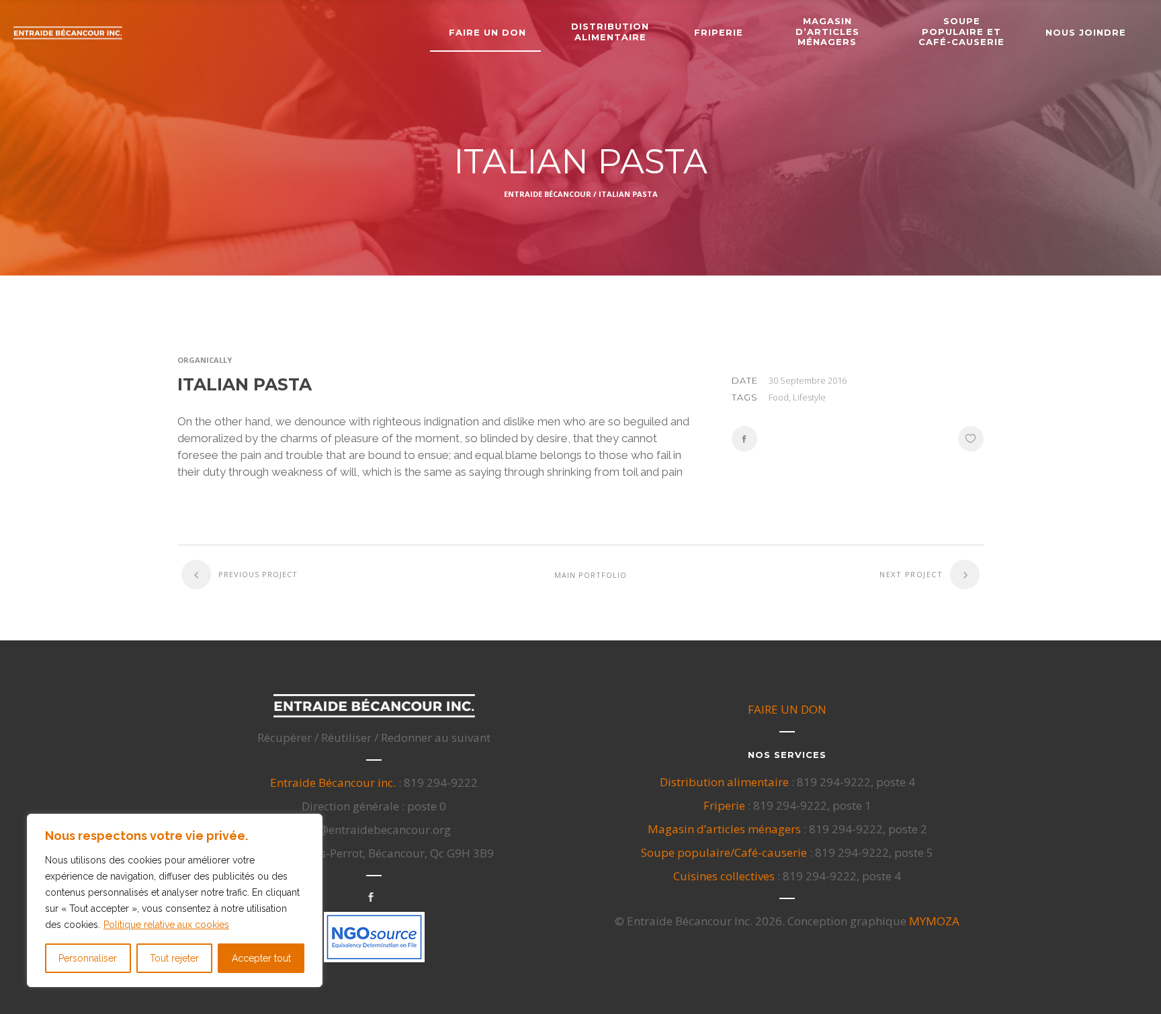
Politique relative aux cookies (166, 924)
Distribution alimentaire (724, 782)
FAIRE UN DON (787, 709)
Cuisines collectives (724, 876)
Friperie (724, 805)
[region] (174, 900)
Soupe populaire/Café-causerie (724, 852)
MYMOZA (934, 921)
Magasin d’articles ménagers (724, 829)
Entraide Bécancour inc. (333, 782)
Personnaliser (87, 958)
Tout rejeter (174, 958)
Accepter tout (261, 958)
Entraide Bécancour (547, 194)
